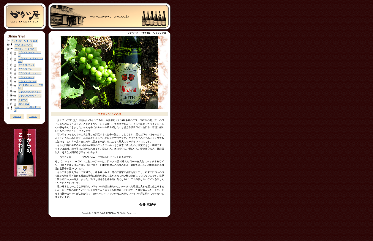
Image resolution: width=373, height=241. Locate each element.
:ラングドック (30, 91)
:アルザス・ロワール (30, 60)
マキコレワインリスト (25, 49)
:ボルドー (27, 81)
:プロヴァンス (30, 96)
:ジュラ (26, 65)
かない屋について (23, 45)
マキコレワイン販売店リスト (27, 109)
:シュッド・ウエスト (30, 86)
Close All (33, 116)
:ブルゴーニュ (30, 69)
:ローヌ (26, 77)
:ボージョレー (30, 73)
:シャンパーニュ (29, 54)
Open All (17, 116)
